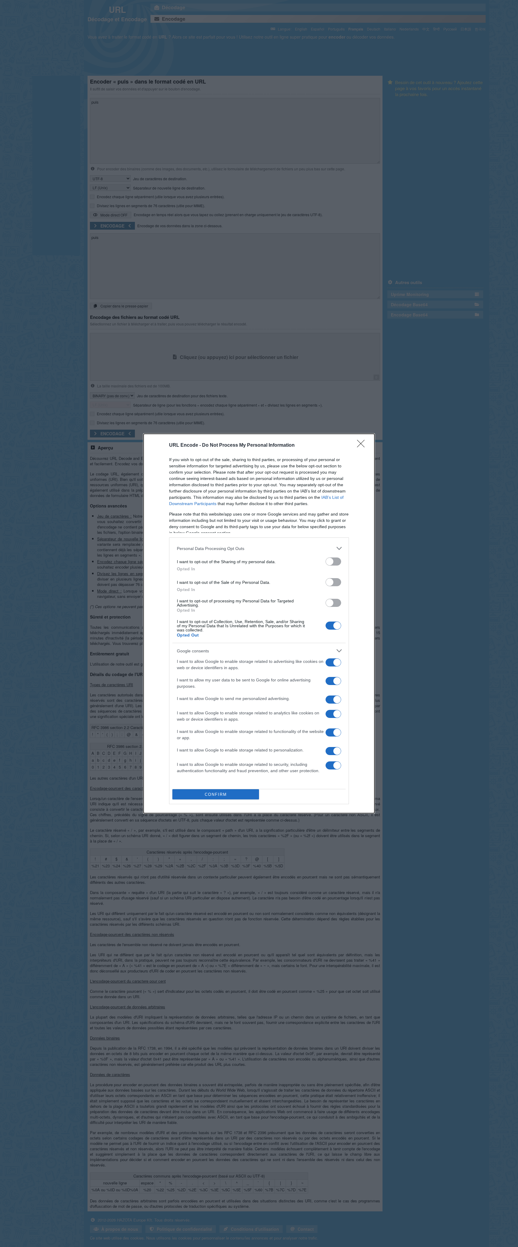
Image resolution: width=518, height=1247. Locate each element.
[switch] (333, 561)
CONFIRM (216, 794)
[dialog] (259, 623)
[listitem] (259, 548)
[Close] (362, 445)
